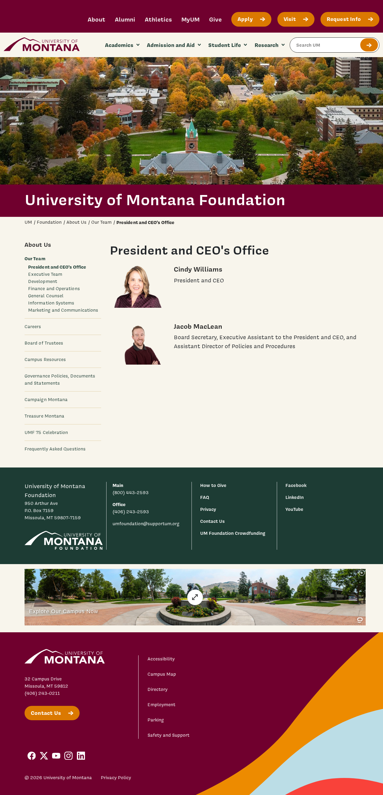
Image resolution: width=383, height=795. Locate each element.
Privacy (208, 509)
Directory (158, 689)
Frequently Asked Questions (55, 449)
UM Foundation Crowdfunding (232, 533)
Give (215, 19)
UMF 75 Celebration (46, 432)
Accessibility (161, 659)
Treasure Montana (44, 416)
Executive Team (45, 274)
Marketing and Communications (63, 310)
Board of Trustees (44, 343)
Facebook (295, 485)
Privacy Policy (116, 778)
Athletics (158, 19)
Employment (161, 705)
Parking (156, 720)
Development (42, 281)
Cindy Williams (198, 269)
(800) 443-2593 (131, 493)
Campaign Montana (46, 400)
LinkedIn (294, 497)
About (96, 19)
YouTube (294, 509)
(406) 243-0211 (42, 693)
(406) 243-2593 (131, 512)
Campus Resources (45, 360)
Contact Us (212, 521)
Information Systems (51, 303)
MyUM (190, 19)
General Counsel (45, 296)
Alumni (125, 19)
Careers (33, 327)
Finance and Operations (54, 289)
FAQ (204, 497)
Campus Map (162, 674)
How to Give (213, 485)
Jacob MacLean (198, 326)
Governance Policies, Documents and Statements (60, 379)
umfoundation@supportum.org (146, 524)
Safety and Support (168, 735)
